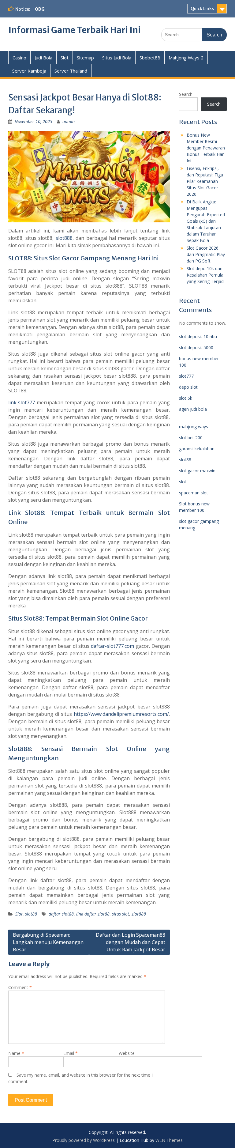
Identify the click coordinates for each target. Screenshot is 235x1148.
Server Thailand (70, 71)
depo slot (188, 387)
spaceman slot (193, 493)
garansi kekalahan (196, 448)
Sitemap (85, 58)
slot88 (31, 914)
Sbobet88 (150, 58)
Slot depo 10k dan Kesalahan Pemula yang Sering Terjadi (206, 275)
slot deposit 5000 (196, 347)
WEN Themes (169, 1140)
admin (68, 121)
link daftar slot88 (93, 914)
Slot (65, 58)
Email (70, 1053)
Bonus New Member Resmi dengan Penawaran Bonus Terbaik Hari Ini (206, 148)
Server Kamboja (29, 71)
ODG (40, 9)
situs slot (120, 914)
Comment (20, 987)
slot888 (64, 238)
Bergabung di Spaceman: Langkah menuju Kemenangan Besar (48, 942)
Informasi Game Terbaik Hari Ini (74, 30)
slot (182, 482)
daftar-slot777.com (112, 646)
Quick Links (202, 8)
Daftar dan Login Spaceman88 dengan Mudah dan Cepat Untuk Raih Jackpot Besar (130, 942)
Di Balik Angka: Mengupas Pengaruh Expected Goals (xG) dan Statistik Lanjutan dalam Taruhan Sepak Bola (206, 221)
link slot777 (21, 402)
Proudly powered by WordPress (83, 1140)
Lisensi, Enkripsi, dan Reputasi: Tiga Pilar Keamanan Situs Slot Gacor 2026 (205, 181)
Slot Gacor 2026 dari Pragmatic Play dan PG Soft (206, 254)
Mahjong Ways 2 (186, 58)
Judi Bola (43, 58)
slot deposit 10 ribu (198, 336)
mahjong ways (193, 426)
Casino (19, 58)
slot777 (186, 376)
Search (185, 94)
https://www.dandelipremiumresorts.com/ (121, 714)
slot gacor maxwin (197, 471)
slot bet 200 (191, 437)
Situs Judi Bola (116, 58)
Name (16, 1053)
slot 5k (185, 398)
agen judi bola (193, 409)
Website (127, 1053)
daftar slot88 (61, 914)
